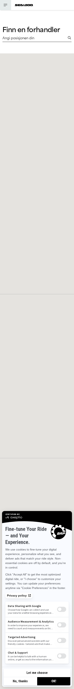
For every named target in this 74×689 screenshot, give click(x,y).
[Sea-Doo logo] (24, 5)
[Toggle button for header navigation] (5, 5)
